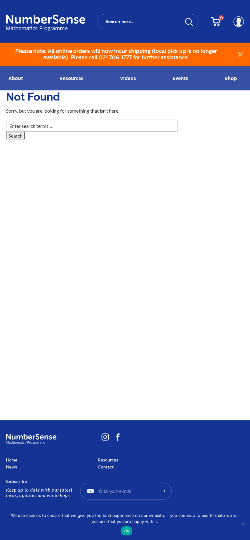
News (11, 466)
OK (127, 530)
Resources (108, 459)
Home (11, 459)
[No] (242, 524)
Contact (106, 466)
